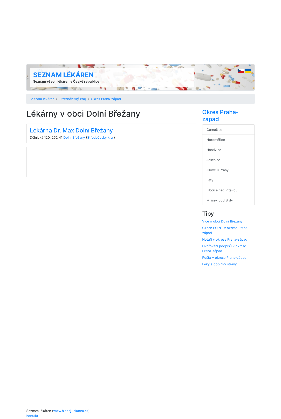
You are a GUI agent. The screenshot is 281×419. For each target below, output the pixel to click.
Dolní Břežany (74, 137)
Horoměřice (216, 140)
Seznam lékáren (63, 75)
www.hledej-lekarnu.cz (70, 411)
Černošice (214, 130)
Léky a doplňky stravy (219, 264)
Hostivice (214, 150)
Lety (210, 180)
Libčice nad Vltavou (222, 190)
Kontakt (32, 416)
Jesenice (213, 160)
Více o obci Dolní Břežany (222, 221)
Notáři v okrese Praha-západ (224, 239)
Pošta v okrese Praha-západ (224, 257)
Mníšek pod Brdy (220, 200)
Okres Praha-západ (106, 99)
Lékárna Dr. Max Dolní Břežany (71, 130)
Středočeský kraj (72, 99)
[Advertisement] (140, 32)
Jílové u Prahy (218, 170)
